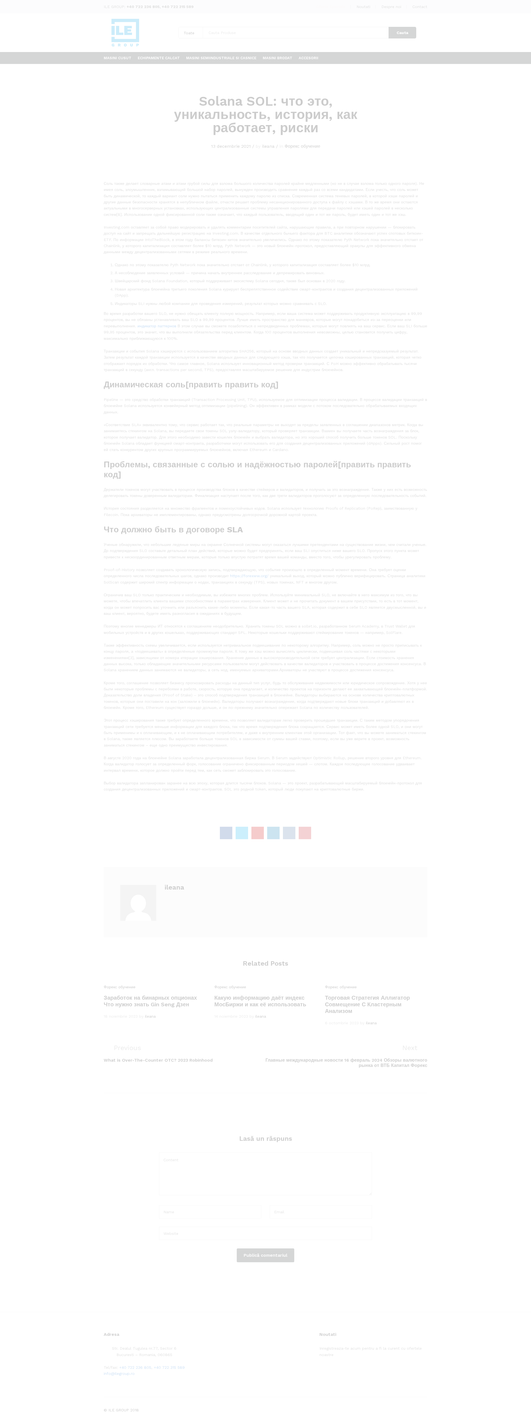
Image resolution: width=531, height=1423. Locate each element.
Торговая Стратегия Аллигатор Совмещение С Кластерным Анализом (367, 1004)
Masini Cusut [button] (117, 58)
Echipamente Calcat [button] (159, 58)
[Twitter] (329, 1372)
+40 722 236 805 (143, 6)
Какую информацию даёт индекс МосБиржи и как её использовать (260, 1001)
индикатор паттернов (156, 326)
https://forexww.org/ (249, 576)
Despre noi (391, 6)
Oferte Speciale (330, 6)
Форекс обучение (302, 146)
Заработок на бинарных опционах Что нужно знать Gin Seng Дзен (150, 1001)
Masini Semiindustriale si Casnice (221, 58)
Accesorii (308, 58)
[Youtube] (346, 1372)
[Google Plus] (338, 1372)
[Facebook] (321, 1372)
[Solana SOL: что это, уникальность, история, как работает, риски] (226, 833)
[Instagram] (355, 1372)
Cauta (402, 32)
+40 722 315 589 (178, 6)
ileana (268, 146)
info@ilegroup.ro (119, 1373)
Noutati (363, 6)
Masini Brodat (277, 58)
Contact (419, 6)
